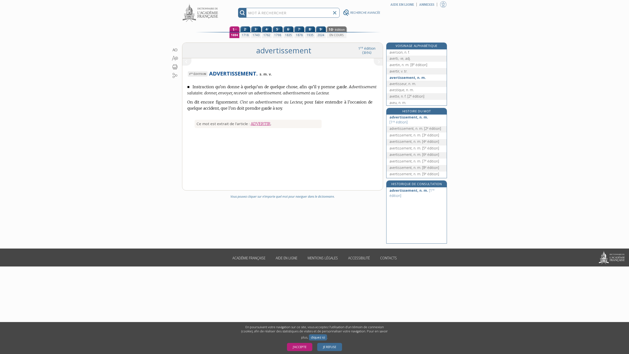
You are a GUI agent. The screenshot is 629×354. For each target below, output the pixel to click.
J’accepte (299, 347)
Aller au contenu (201, 4)
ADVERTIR (261, 123)
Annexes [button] (426, 4)
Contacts (388, 258)
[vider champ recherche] (335, 13)
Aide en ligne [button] (402, 4)
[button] (175, 50)
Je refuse (329, 347)
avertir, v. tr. (398, 71)
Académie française (248, 258)
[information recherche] (242, 13)
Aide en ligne (286, 258)
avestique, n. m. (401, 90)
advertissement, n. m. (408, 119)
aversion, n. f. (399, 52)
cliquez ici (318, 337)
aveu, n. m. (397, 102)
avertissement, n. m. (407, 77)
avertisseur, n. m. (402, 83)
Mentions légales (323, 258)
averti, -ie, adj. (400, 58)
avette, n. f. (406, 96)
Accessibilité (359, 258)
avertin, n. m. (408, 64)
